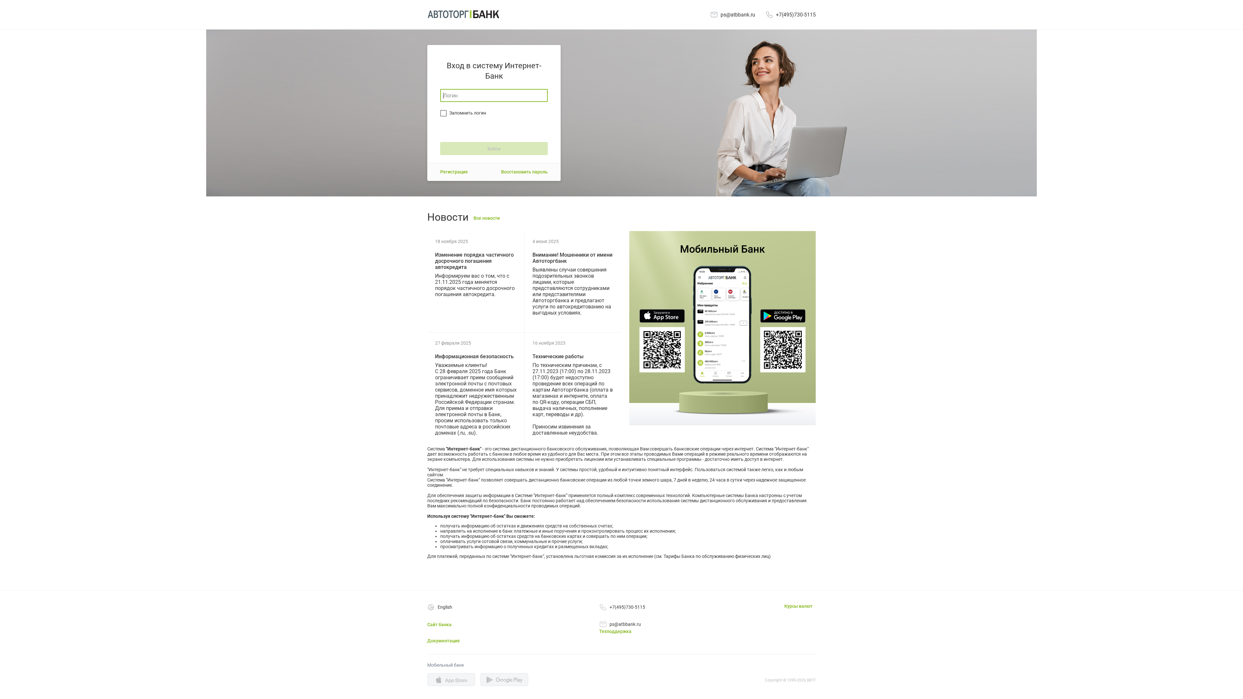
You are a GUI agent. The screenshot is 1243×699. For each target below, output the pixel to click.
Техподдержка (615, 631)
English (445, 607)
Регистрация (454, 171)
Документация (443, 640)
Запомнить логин (467, 113)
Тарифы (672, 556)
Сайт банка (439, 624)
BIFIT (811, 680)
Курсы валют (798, 606)
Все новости (487, 218)
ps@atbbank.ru (738, 15)
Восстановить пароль (524, 171)
